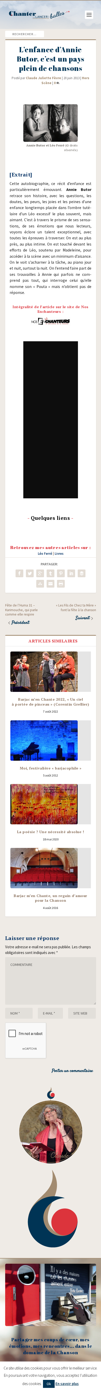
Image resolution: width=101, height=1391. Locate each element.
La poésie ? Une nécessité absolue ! (50, 831)
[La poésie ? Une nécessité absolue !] (50, 804)
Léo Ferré (45, 553)
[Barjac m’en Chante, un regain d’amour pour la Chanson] (50, 868)
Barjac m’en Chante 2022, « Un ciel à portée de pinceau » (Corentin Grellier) (50, 701)
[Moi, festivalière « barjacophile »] (50, 740)
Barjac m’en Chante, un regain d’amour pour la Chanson (50, 898)
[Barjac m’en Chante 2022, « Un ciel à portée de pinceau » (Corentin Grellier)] (50, 672)
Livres (59, 553)
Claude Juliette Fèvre (43, 78)
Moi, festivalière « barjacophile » (51, 768)
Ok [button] (49, 1383)
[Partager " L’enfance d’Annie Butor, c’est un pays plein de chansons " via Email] (50, 584)
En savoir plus (67, 1383)
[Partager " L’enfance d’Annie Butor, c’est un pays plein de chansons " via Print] (61, 584)
